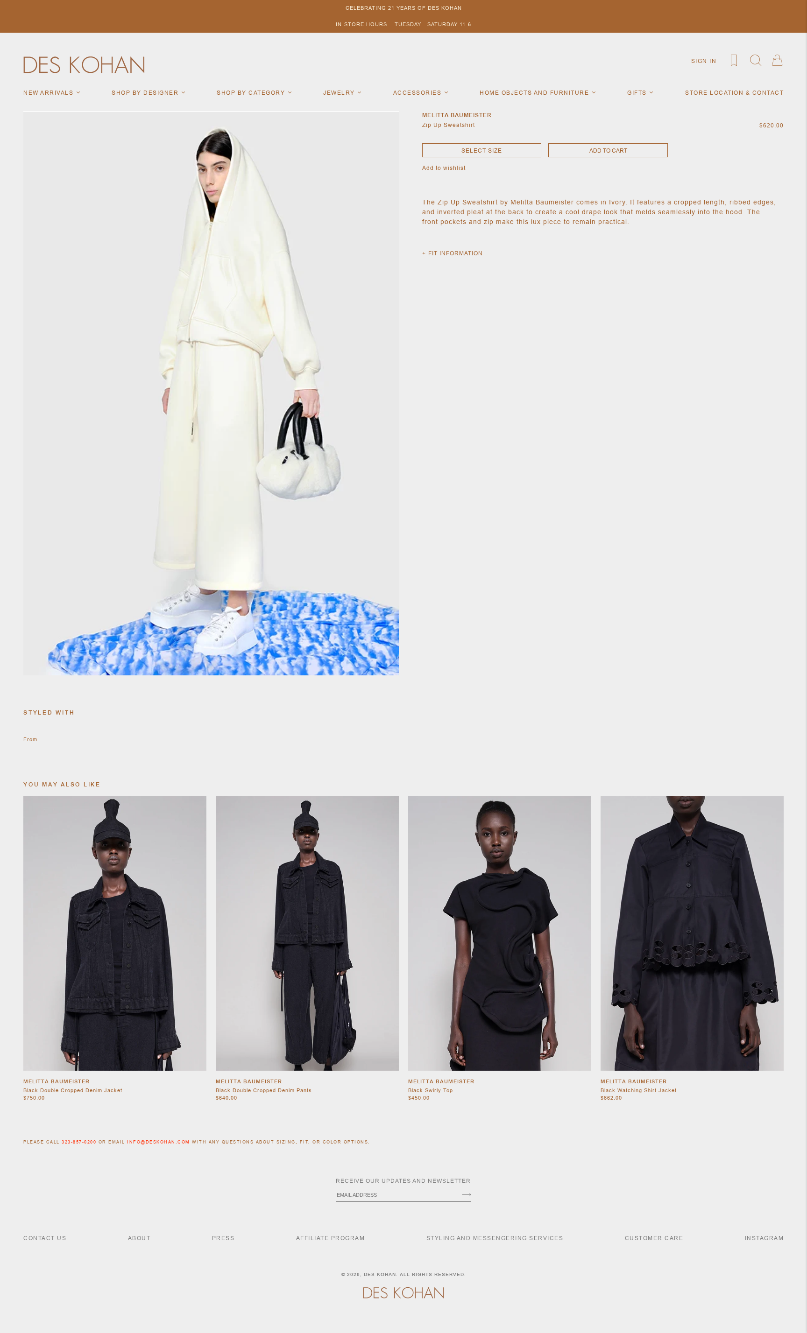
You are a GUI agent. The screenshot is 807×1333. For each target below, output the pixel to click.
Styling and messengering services (495, 1238)
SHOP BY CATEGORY (252, 92)
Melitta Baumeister (56, 1081)
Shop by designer (146, 92)
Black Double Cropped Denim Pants (264, 1090)
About (139, 1238)
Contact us (44, 1238)
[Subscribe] (466, 1195)
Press (223, 1238)
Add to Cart (608, 150)
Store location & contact (734, 92)
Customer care (654, 1238)
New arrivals (49, 92)
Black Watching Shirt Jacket (639, 1090)
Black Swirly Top (430, 1090)
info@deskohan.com (158, 1142)
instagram (764, 1238)
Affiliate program (330, 1238)
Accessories (418, 92)
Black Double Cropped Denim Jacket (72, 1090)
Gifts (638, 92)
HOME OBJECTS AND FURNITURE (535, 92)
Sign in (704, 60)
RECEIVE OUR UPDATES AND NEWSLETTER (403, 1181)
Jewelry (340, 92)
